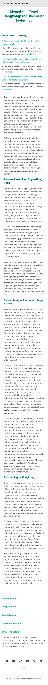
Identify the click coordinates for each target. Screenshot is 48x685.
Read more (31, 54)
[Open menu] (34, 3)
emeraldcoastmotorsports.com (16, 3)
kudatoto (38, 221)
